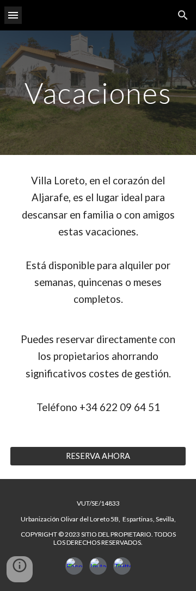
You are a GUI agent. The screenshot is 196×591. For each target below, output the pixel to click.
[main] (98, 92)
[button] (13, 15)
